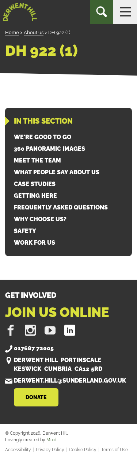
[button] (125, 12)
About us (33, 32)
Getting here (35, 195)
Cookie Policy (82, 450)
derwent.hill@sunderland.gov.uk (70, 380)
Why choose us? (40, 219)
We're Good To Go (42, 137)
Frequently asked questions (61, 207)
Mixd (51, 439)
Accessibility (18, 450)
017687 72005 (34, 348)
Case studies (35, 183)
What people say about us (56, 172)
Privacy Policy (50, 450)
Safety (25, 230)
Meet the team (37, 160)
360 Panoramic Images (49, 148)
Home (12, 32)
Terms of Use (114, 450)
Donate (36, 397)
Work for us (34, 242)
